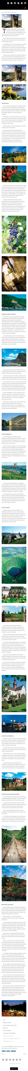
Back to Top (14, 1068)
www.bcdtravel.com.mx (8, 1035)
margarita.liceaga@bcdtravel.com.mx (11, 1038)
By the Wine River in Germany (9, 12)
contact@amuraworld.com (14, 1063)
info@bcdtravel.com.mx (8, 1041)
